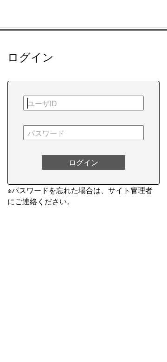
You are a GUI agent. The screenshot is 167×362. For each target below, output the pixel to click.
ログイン (83, 162)
